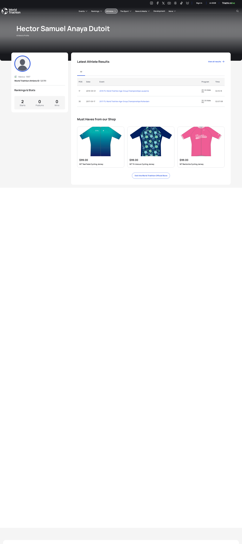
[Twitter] (163, 3)
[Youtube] (169, 3)
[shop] (100, 147)
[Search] (237, 11)
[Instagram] (151, 3)
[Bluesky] (187, 3)
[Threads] (175, 3)
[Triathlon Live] (228, 3)
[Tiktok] (181, 3)
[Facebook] (157, 3)
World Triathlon (11, 11)
